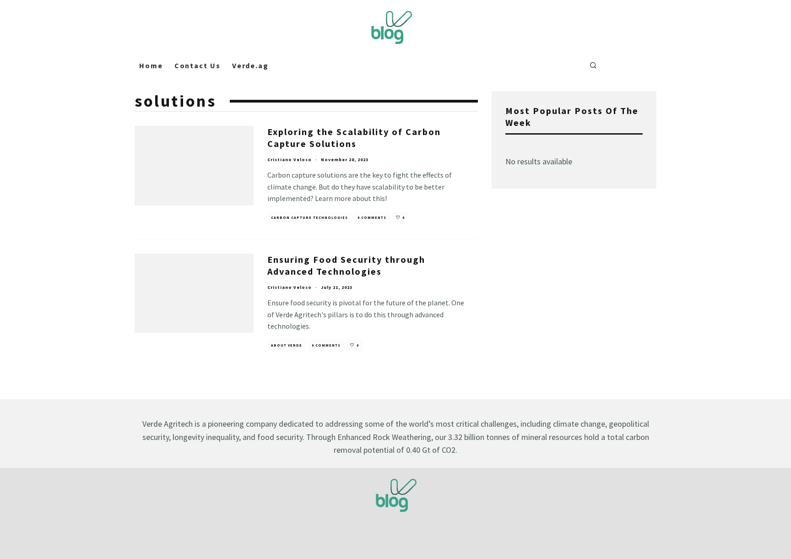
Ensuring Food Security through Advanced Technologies (346, 265)
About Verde (286, 345)
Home (151, 65)
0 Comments (372, 217)
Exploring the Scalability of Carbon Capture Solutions (354, 137)
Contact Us (197, 65)
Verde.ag (250, 65)
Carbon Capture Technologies (309, 217)
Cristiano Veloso (289, 160)
